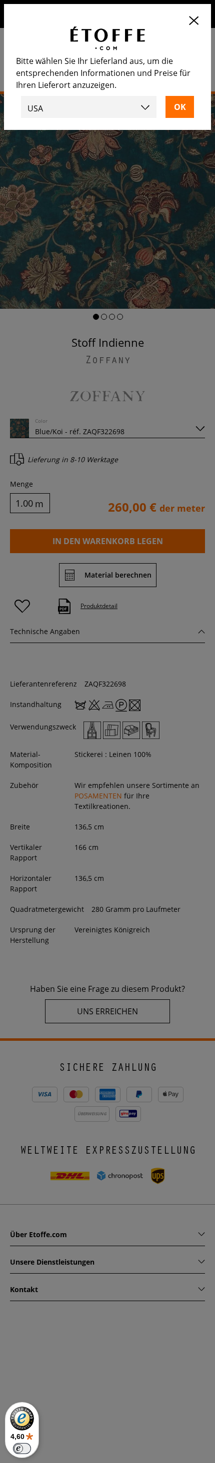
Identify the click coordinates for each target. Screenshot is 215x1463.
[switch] (22, 1448)
